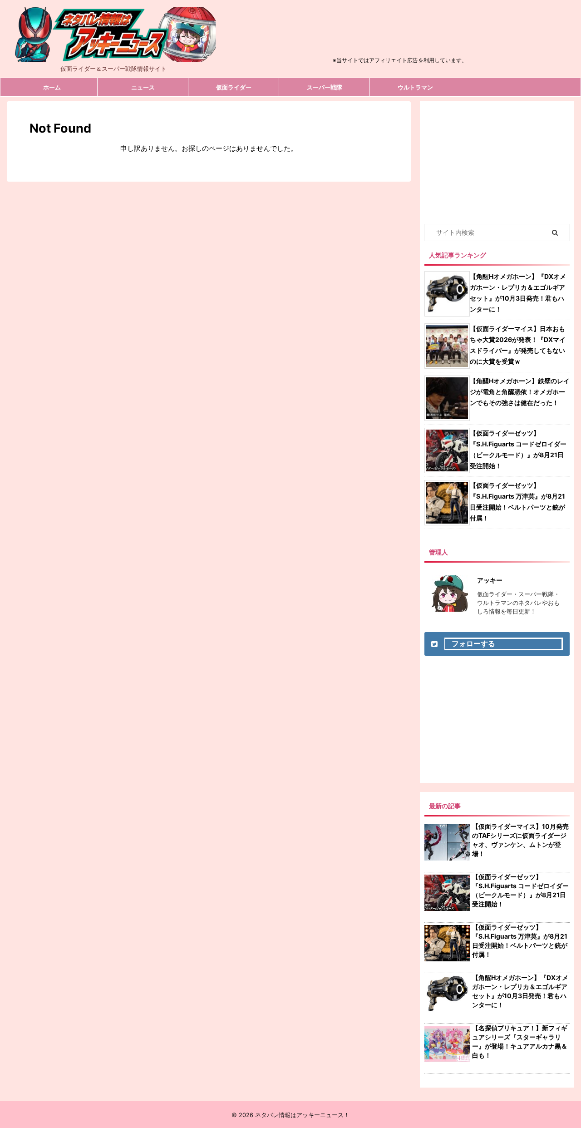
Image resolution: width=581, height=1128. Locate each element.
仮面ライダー (233, 87)
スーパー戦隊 (324, 87)
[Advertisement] (400, 33)
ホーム (52, 87)
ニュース (143, 87)
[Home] (113, 54)
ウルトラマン (415, 87)
